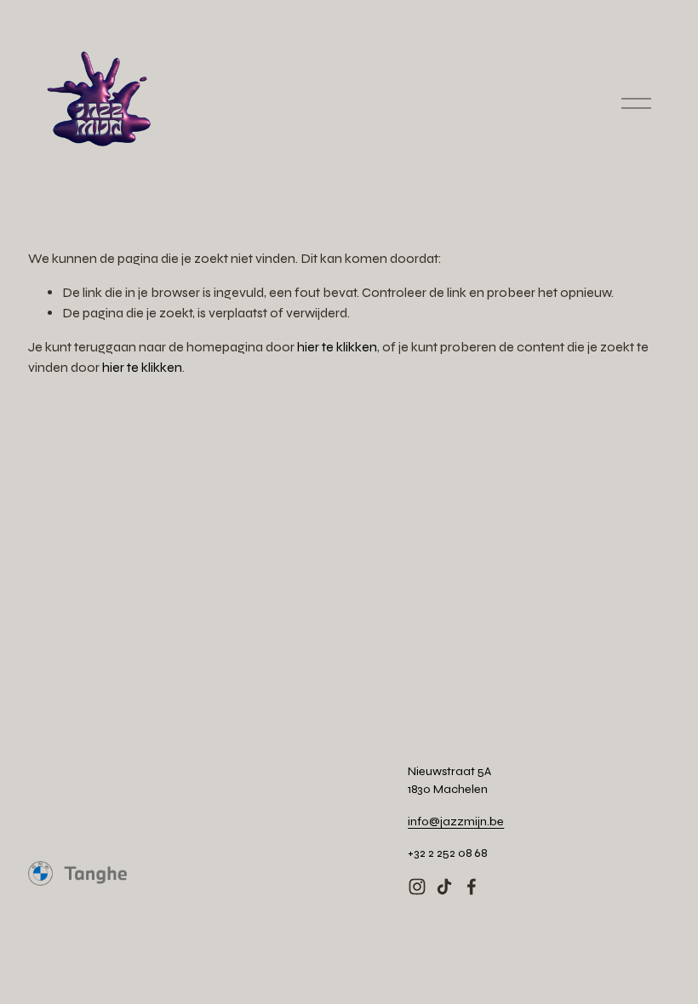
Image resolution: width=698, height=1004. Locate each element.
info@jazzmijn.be (456, 821)
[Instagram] (417, 886)
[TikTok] (444, 886)
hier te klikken (337, 347)
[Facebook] (471, 886)
